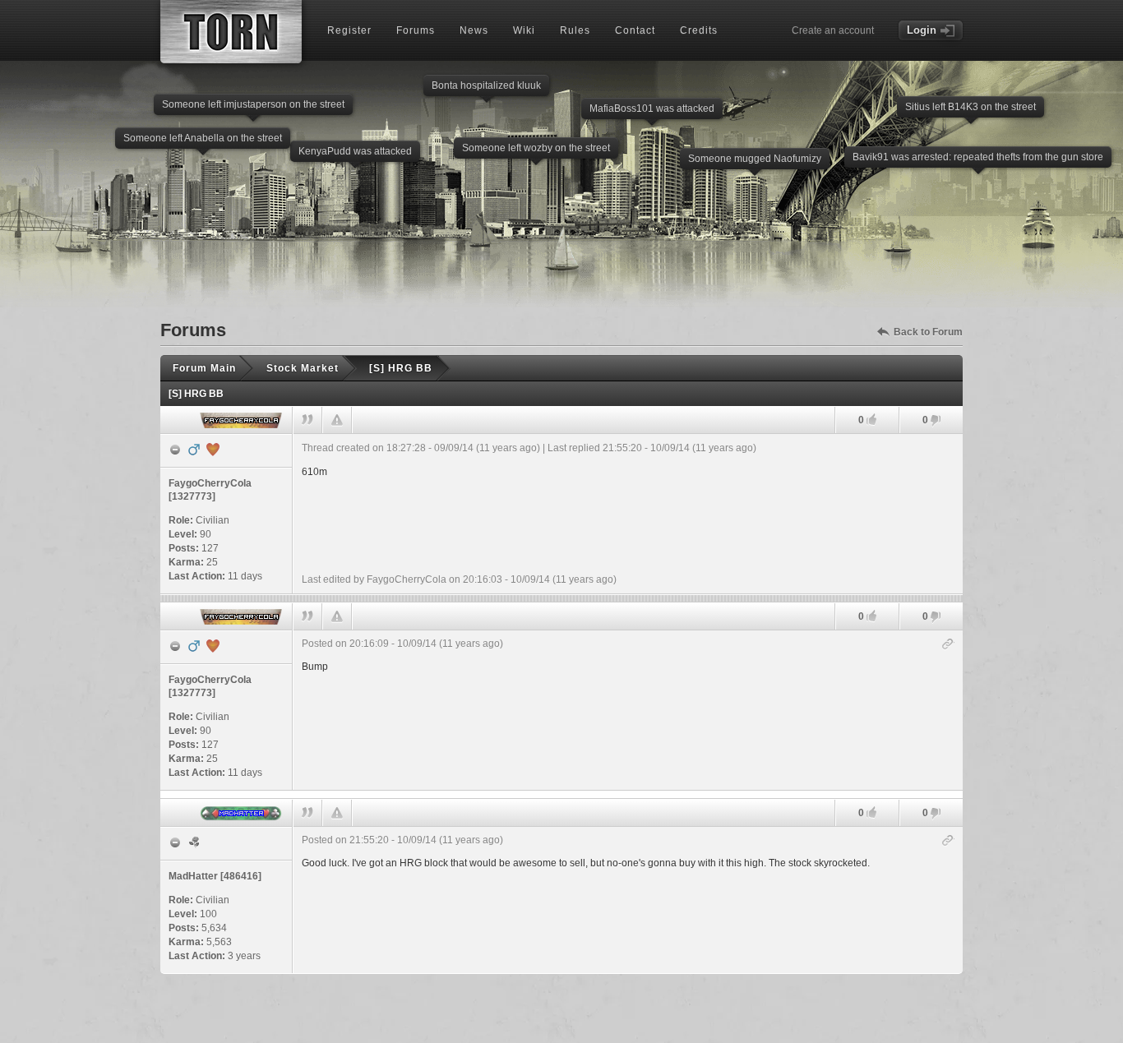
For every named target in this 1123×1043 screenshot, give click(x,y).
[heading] (628, 513)
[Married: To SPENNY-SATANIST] (213, 449)
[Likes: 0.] (871, 419)
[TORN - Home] (231, 31)
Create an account (833, 30)
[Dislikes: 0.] (935, 421)
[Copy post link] (948, 645)
